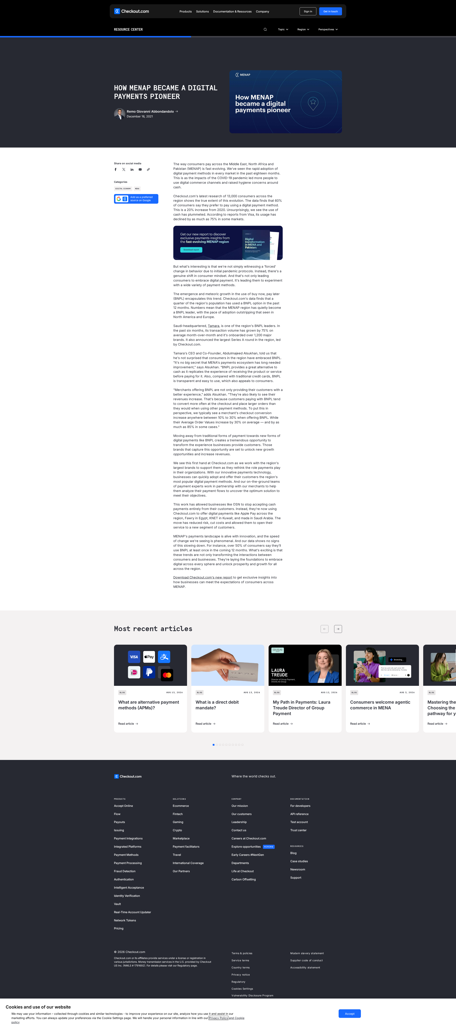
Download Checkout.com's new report (202, 577)
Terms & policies (242, 953)
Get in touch (330, 11)
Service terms (240, 960)
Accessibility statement (305, 967)
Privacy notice (241, 974)
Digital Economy (123, 189)
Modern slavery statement (307, 953)
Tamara (213, 326)
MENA (137, 189)
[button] (186, 11)
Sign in (308, 11)
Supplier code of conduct (306, 960)
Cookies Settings (242, 988)
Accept (349, 1013)
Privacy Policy (218, 1018)
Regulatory (238, 981)
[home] (131, 11)
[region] (228, 1014)
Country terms (241, 967)
